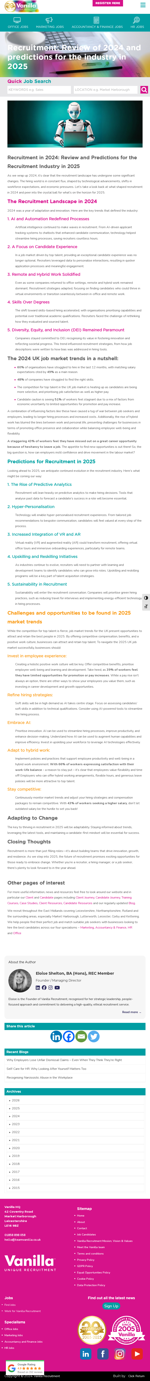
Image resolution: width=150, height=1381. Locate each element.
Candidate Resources (77, 903)
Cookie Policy (85, 1279)
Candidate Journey (108, 897)
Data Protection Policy (91, 1285)
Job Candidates (86, 1234)
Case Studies (29, 903)
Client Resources (50, 903)
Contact (82, 1228)
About (81, 1222)
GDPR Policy (85, 1266)
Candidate (47, 897)
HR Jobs (9, 1348)
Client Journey (85, 897)
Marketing (87, 927)
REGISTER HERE (108, 3)
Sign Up (111, 1306)
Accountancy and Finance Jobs (23, 1342)
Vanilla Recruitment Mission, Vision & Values (105, 1241)
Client (29, 897)
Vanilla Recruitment (47, 1376)
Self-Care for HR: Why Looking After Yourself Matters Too (46, 1069)
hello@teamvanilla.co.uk (22, 1240)
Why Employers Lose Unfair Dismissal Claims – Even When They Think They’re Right (64, 1060)
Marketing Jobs (13, 1335)
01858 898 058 (14, 1235)
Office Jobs (11, 1329)
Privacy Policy (85, 1260)
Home (80, 1216)
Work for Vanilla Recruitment (22, 1311)
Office (17, 933)
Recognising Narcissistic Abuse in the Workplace (40, 1077)
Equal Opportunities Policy (93, 1272)
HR (130, 927)
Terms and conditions (90, 1254)
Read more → (132, 1012)
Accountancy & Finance (110, 927)
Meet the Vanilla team (91, 1247)
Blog (132, 903)
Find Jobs (10, 1305)
